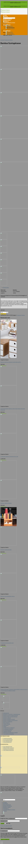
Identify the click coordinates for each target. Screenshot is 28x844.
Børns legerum (6, 722)
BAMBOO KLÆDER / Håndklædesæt (11, 714)
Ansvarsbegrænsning (8, 739)
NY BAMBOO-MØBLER (8, 727)
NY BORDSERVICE (7, 730)
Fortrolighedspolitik (7, 740)
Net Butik (5, 16)
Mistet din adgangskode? (6, 825)
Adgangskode (4, 820)
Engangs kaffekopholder (6, 549)
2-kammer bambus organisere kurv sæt (9, 456)
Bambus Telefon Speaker (6, 503)
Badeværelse (6, 713)
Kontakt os (6, 21)
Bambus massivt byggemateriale (10, 715)
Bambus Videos (7, 20)
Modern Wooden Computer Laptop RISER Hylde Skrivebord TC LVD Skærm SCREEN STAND (14, 690)
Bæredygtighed (7, 17)
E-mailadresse (4, 830)
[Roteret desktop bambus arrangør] (6, 701)
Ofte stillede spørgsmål (8, 750)
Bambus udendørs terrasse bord (10, 720)
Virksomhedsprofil (7, 742)
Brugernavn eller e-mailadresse (8, 818)
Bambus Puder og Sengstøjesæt (10, 716)
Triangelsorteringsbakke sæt (7, 642)
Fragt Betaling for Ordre (9, 22)
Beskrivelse (6, 287)
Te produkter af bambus (8, 733)
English (11, 27)
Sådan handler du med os (8, 747)
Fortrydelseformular (7, 746)
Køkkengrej (5, 725)
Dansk (4, 24)
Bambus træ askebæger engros (8, 596)
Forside (5, 15)
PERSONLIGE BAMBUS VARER (10, 732)
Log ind (2, 823)
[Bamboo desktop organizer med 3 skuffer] (6, 708)
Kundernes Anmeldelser (8, 749)
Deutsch (12, 28)
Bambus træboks (7, 717)
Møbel (4, 726)
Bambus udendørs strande (9, 719)
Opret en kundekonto (5, 839)
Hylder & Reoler (6, 724)
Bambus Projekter (7, 18)
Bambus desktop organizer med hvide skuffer (11, 362)
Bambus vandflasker (7, 721)
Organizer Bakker (9, 40)
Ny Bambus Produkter (8, 729)
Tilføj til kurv (3, 313)
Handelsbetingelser (7, 738)
